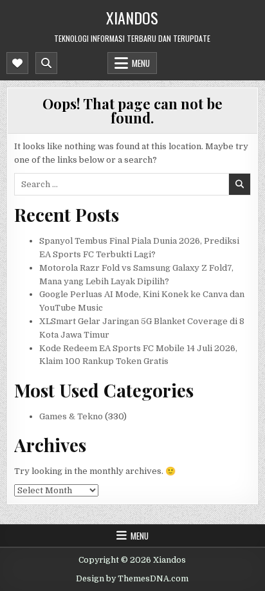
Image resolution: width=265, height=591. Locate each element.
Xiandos (132, 17)
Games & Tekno (71, 416)
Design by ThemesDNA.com (132, 578)
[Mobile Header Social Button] (17, 63)
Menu (141, 63)
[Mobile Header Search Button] (46, 63)
